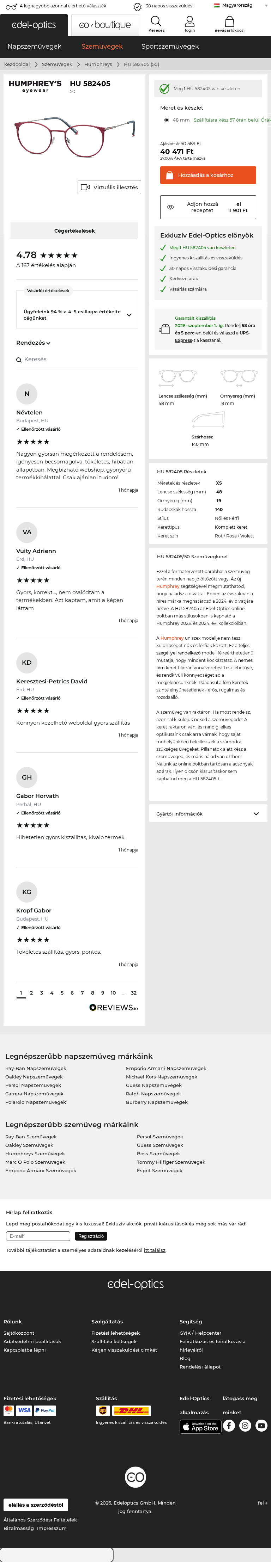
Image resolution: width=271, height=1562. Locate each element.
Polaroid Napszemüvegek (35, 1102)
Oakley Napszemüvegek (34, 1077)
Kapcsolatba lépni (25, 1350)
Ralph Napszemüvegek (153, 1093)
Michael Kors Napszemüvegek (161, 1077)
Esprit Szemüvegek (159, 1170)
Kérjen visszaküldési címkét (124, 1350)
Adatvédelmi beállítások (32, 1341)
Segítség (191, 1321)
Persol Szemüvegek (160, 1136)
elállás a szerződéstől (35, 1505)
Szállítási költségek (114, 1341)
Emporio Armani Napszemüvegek (166, 1068)
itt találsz (154, 1250)
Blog (185, 1358)
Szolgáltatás (107, 1321)
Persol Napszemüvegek (33, 1085)
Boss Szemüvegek (158, 1153)
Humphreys (98, 64)
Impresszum (52, 1528)
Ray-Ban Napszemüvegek (35, 1068)
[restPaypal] (45, 1411)
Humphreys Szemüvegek (35, 1153)
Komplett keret (231, 527)
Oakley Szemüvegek (29, 1145)
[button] (34, 25)
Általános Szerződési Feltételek (40, 1520)
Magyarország (237, 5)
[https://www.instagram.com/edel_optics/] (245, 1427)
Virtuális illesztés (116, 187)
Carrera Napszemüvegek (34, 1093)
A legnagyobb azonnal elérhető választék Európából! (63, 8)
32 (134, 993)
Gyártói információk (179, 814)
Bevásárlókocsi (230, 30)
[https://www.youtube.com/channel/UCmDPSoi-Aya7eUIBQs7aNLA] (261, 1427)
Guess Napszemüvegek (154, 1085)
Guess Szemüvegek (160, 1145)
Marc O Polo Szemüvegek (35, 1162)
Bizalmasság (19, 1528)
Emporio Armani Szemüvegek (40, 1170)
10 (113, 993)
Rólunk (13, 1321)
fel (261, 1503)
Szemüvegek (57, 64)
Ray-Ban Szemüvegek (31, 1136)
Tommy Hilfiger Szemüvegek (171, 1162)
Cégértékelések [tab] (74, 231)
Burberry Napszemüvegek (157, 1102)
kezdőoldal (17, 64)
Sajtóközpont (19, 1333)
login (190, 30)
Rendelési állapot (200, 1367)
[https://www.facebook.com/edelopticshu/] (229, 1427)
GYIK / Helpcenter (200, 1333)
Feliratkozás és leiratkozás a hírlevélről (213, 1346)
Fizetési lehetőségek (115, 1333)
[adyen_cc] (9, 1411)
